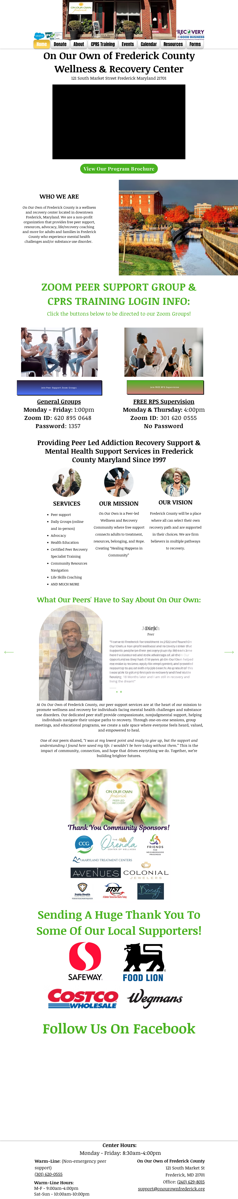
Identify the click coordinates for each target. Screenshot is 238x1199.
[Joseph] (116, 691)
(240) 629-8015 (191, 1182)
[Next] (229, 652)
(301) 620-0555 (49, 1174)
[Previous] (9, 652)
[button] (78, 44)
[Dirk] (121, 692)
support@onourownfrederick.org (171, 1189)
